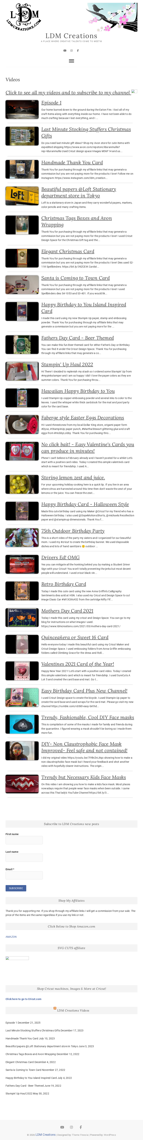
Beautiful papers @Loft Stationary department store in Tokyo (42, 1046)
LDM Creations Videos (73, 1010)
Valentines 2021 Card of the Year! (77, 664)
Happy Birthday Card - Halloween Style (85, 504)
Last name (12, 851)
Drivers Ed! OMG (60, 557)
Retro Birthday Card (63, 584)
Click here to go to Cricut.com (23, 999)
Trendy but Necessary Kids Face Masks (83, 777)
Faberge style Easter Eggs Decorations (82, 417)
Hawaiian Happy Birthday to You (78, 391)
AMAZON (11, 936)
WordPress (110, 1134)
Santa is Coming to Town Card (75, 278)
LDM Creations (71, 36)
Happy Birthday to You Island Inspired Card (31, 1077)
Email (10, 869)
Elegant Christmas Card (67, 251)
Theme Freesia (80, 1134)
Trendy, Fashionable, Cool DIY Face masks (87, 717)
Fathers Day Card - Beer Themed (77, 338)
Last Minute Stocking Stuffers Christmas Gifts (33, 1030)
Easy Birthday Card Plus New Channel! (84, 691)
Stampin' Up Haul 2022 (67, 364)
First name (12, 834)
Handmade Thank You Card (72, 162)
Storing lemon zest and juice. (73, 477)
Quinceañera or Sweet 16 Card (75, 637)
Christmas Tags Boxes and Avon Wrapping (31, 1054)
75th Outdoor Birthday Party (72, 531)
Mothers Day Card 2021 (67, 611)
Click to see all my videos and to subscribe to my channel (68, 92)
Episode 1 (51, 102)
